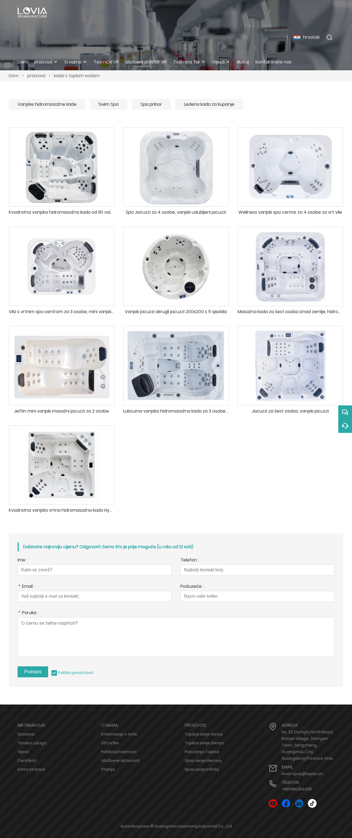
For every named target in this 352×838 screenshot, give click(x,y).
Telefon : (189, 560)
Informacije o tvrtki (119, 734)
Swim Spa (108, 104)
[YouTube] (272, 803)
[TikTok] (312, 803)
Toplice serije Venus (204, 734)
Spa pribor (151, 104)
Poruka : (28, 613)
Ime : (22, 560)
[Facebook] (286, 803)
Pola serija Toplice (202, 752)
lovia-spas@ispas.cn (302, 773)
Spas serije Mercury (203, 760)
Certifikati (27, 760)
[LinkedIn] (299, 803)
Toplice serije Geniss (204, 743)
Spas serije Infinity (202, 769)
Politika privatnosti (75, 672)
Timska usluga (32, 743)
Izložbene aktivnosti (120, 760)
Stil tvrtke (110, 743)
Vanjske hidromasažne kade (47, 104)
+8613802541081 (297, 789)
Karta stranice (31, 769)
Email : (26, 586)
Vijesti (23, 752)
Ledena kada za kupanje (209, 104)
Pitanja (108, 769)
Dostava (26, 734)
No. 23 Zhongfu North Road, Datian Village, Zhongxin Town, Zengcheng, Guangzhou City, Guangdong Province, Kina (307, 745)
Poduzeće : (192, 586)
